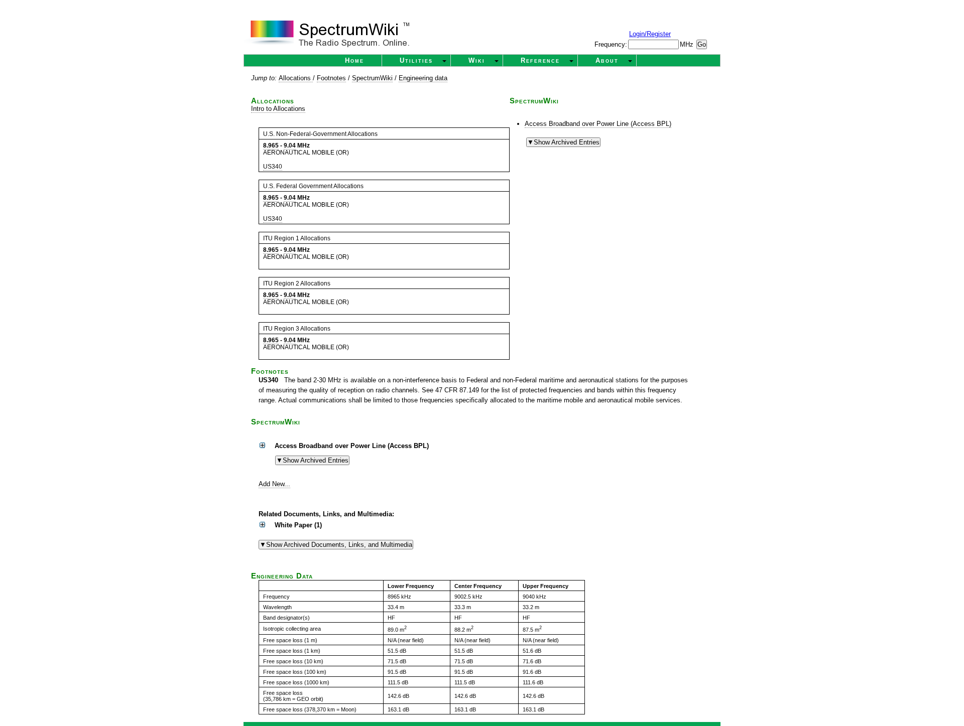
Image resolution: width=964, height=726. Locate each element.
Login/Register (650, 34)
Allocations (296, 78)
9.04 (290, 145)
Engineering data (423, 78)
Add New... (274, 484)
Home (354, 60)
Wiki (476, 60)
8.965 (271, 145)
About (607, 60)
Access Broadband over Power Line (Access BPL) (598, 123)
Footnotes (331, 78)
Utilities (416, 60)
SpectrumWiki (372, 78)
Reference (540, 60)
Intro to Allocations (278, 108)
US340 (272, 166)
